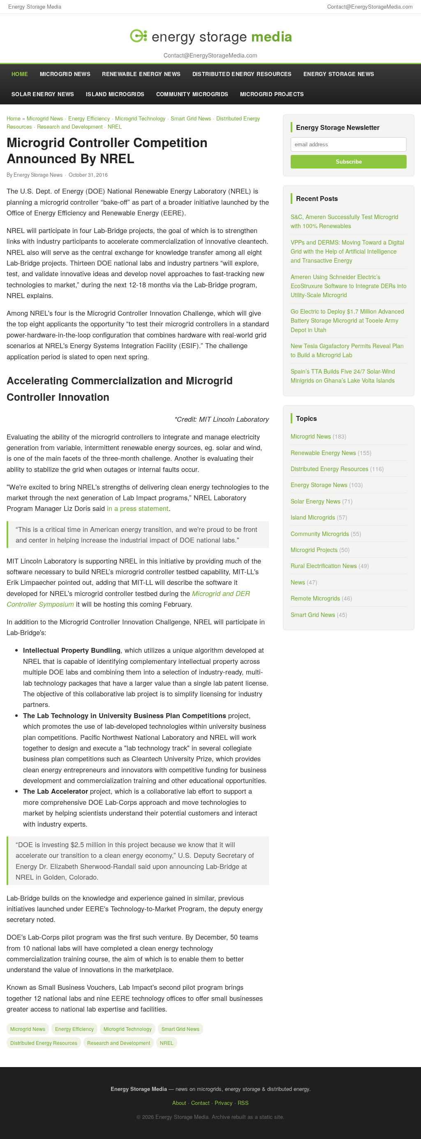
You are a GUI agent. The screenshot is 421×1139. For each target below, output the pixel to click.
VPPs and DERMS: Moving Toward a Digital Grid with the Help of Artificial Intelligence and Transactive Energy (347, 251)
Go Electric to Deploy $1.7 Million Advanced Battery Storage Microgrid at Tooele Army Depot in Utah (347, 320)
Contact (200, 1103)
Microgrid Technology (140, 118)
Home (20, 74)
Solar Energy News (43, 94)
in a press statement (138, 508)
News (298, 582)
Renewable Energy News (141, 74)
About (179, 1103)
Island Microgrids (115, 94)
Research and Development (70, 126)
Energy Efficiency (89, 118)
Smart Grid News (191, 118)
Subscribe (349, 162)
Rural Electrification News (324, 565)
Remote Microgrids (315, 598)
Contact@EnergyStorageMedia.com (370, 6)
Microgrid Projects (272, 94)
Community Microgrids (192, 94)
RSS (243, 1103)
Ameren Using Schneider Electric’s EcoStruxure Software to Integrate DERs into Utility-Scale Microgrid (349, 286)
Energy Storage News (339, 74)
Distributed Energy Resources (242, 74)
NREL (115, 126)
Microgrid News (65, 74)
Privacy (224, 1103)
